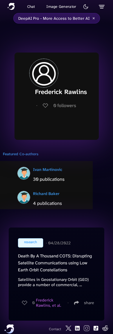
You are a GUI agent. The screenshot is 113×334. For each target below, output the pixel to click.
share (89, 302)
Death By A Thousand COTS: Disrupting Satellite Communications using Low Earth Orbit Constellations (55, 263)
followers (64, 105)
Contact (55, 329)
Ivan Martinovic (47, 169)
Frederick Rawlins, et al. (48, 302)
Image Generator (61, 6)
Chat (31, 6)
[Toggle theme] (85, 6)
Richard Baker (46, 193)
